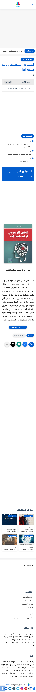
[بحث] (3, 4)
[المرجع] (18, 4)
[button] (25, 344)
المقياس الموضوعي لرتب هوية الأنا (19, 88)
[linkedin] (10, 688)
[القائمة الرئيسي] (32, 4)
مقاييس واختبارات (27, 59)
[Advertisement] (18, 29)
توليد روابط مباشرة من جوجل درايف (21, 618)
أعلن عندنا (29, 614)
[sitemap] (6, 688)
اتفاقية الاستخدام (27, 600)
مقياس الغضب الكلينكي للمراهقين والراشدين (19, 145)
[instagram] (22, 688)
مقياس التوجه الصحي (23, 161)
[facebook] (34, 688)
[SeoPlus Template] (29, 684)
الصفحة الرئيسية (27, 597)
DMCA (30, 607)
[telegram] (18, 688)
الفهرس (30, 611)
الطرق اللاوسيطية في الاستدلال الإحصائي (12, 50)
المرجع (8, 684)
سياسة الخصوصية (27, 604)
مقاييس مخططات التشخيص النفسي (19, 154)
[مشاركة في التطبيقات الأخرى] (7, 344)
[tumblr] (14, 688)
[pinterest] (26, 688)
